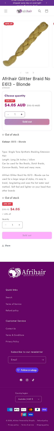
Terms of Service (13, 304)
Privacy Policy (12, 341)
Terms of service (27, 425)
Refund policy (12, 310)
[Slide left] (21, 73)
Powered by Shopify (27, 420)
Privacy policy (13, 425)
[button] (6, 11)
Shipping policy (43, 425)
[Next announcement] (46, 3)
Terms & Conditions (15, 335)
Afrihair (16, 420)
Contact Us (11, 328)
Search (9, 297)
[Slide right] (33, 73)
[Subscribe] (42, 359)
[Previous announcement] (5, 3)
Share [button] (7, 245)
